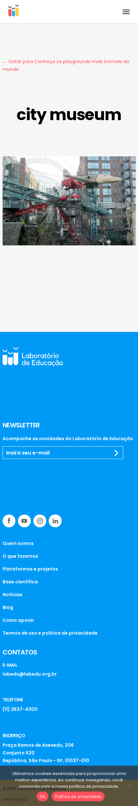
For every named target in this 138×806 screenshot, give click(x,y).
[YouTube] (24, 520)
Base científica (20, 582)
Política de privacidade (78, 796)
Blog (8, 607)
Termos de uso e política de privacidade (50, 633)
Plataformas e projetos (30, 569)
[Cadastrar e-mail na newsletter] (116, 453)
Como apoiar (18, 620)
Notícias (12, 594)
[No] (130, 786)
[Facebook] (9, 520)
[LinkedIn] (55, 520)
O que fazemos (20, 556)
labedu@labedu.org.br (30, 674)
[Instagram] (39, 520)
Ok (43, 796)
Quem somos (18, 543)
